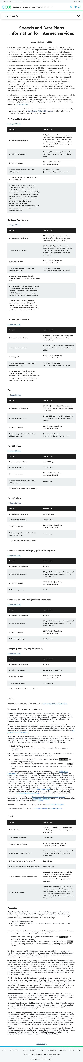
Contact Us (77, 1)
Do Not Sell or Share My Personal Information (41, 1057)
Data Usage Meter (43, 789)
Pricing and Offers (14, 124)
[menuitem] (17, 8)
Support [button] (47, 7)
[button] (71, 7)
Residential (5, 1)
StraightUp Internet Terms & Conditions (48, 808)
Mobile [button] (25, 7)
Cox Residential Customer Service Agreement (48, 797)
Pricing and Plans (22, 104)
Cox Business (14, 1)
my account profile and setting (27, 793)
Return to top (42, 1043)
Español (22, 1)
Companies (51, 1050)
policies (40, 800)
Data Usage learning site (55, 804)
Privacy (79, 1050)
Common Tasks (14, 1050)
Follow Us (61, 1050)
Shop (3, 1050)
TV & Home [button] (36, 7)
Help (24, 1050)
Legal (70, 1050)
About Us (32, 1050)
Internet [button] (16, 7)
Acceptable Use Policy (41, 799)
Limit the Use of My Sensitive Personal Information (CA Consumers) (41, 1054)
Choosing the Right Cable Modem (40, 111)
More (41, 1050)
